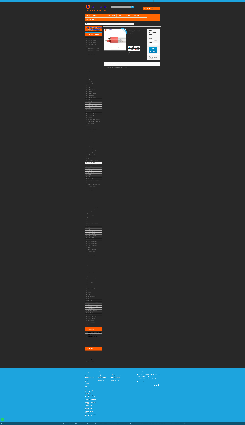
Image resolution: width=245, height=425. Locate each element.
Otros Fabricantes (90, 300)
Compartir (137, 47)
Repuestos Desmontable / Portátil (93, 207)
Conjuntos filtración (91, 56)
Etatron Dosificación (91, 343)
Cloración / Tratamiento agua (136, 15)
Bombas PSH (90, 282)
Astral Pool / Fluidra (91, 334)
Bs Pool (88, 294)
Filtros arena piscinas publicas (93, 50)
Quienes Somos (90, 359)
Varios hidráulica (90, 320)
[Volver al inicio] (86, 24)
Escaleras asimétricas (91, 93)
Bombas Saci (89, 284)
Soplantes (89, 174)
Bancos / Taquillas (90, 237)
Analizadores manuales (91, 156)
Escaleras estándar (91, 89)
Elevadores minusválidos (92, 105)
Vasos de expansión (91, 308)
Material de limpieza (91, 253)
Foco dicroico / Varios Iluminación (93, 119)
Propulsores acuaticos (91, 194)
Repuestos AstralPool (90, 265)
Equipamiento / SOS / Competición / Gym (93, 181)
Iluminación (111, 15)
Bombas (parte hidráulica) (92, 241)
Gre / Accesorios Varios (91, 205)
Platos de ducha (90, 103)
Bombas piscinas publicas (92, 42)
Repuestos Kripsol (92, 19)
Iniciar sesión (150, 1)
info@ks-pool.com (145, 381)
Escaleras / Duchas (91, 251)
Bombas (95, 15)
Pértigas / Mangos (90, 140)
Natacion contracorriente (91, 261)
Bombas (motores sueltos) (92, 245)
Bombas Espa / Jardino (92, 336)
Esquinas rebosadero (91, 79)
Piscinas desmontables (89, 395)
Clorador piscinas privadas (92, 148)
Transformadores (90, 123)
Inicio (88, 15)
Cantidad (150, 38)
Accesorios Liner (90, 73)
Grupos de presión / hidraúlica (92, 302)
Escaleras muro (90, 87)
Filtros (102, 15)
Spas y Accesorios (90, 178)
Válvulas (89, 213)
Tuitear (131, 47)
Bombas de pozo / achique (91, 314)
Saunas (88, 176)
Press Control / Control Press (92, 306)
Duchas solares (90, 101)
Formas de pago (90, 357)
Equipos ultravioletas (91, 162)
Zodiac (88, 298)
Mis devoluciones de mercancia (117, 375)
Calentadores (89, 170)
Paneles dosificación (91, 154)
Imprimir (132, 54)
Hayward (89, 292)
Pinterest (137, 49)
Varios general (90, 217)
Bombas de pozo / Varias (92, 316)
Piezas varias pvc (90, 211)
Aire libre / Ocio (89, 192)
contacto (151, 3)
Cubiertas (89, 107)
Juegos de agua (90, 196)
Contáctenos (156, 1)
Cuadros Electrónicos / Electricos (93, 121)
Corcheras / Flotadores (91, 186)
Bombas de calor (90, 168)
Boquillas (89, 71)
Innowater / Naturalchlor (91, 296)
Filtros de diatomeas (91, 54)
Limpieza (120, 15)
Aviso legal (89, 354)
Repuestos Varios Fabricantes (92, 278)
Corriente (151, 42)
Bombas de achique (91, 318)
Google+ (131, 49)
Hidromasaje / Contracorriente (92, 83)
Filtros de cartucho (90, 52)
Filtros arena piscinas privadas (93, 48)
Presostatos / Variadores (92, 310)
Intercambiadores (90, 172)
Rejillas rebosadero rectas (92, 75)
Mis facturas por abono (115, 377)
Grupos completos (90, 312)
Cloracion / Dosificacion (91, 249)
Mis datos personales (115, 380)
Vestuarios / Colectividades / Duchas (92, 224)
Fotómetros (89, 158)
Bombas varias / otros (91, 44)
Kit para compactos (91, 60)
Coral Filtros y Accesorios (92, 340)
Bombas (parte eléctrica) (92, 243)
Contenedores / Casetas (91, 62)
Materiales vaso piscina (89, 377)
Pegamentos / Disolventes (92, 215)
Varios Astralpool (90, 276)
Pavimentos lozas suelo (91, 235)
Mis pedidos (113, 374)
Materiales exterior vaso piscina (92, 85)
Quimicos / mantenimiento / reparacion (91, 220)
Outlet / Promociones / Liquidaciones (90, 323)
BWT (88, 338)
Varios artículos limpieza (92, 144)
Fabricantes (90, 329)
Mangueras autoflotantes (92, 142)
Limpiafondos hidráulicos (92, 129)
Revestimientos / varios (91, 109)
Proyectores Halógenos (91, 113)
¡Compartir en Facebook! (134, 52)
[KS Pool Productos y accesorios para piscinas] (97, 7)
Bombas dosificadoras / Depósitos (93, 152)
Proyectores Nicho (90, 115)
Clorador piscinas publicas (92, 150)
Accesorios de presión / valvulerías (93, 209)
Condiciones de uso (91, 355)
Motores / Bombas (90, 304)
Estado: (129, 37)
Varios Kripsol (90, 263)
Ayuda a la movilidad (91, 231)
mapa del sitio (156, 3)
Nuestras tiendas (90, 361)
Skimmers (89, 67)
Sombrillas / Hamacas (91, 198)
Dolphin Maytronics (91, 290)
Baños (88, 229)
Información (90, 348)
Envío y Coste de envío (92, 352)
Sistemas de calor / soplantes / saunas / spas (92, 165)
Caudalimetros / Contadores (92, 160)
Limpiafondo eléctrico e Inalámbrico (91, 132)
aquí (185, 423)
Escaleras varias (90, 95)
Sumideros (89, 69)
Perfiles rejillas (90, 81)
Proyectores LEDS (90, 117)
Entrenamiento (90, 190)
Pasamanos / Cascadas (91, 97)
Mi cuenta (113, 372)
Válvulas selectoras (91, 58)
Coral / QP (89, 286)
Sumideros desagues (91, 233)
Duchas (88, 99)
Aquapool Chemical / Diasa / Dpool (94, 332)
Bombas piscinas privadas (92, 40)
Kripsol (88, 203)
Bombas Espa (90, 280)
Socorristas (89, 188)
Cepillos (88, 138)
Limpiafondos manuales (91, 127)
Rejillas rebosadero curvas (92, 77)
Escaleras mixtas (90, 91)
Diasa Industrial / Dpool (91, 288)
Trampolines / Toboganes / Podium (93, 184)
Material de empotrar (91, 255)
